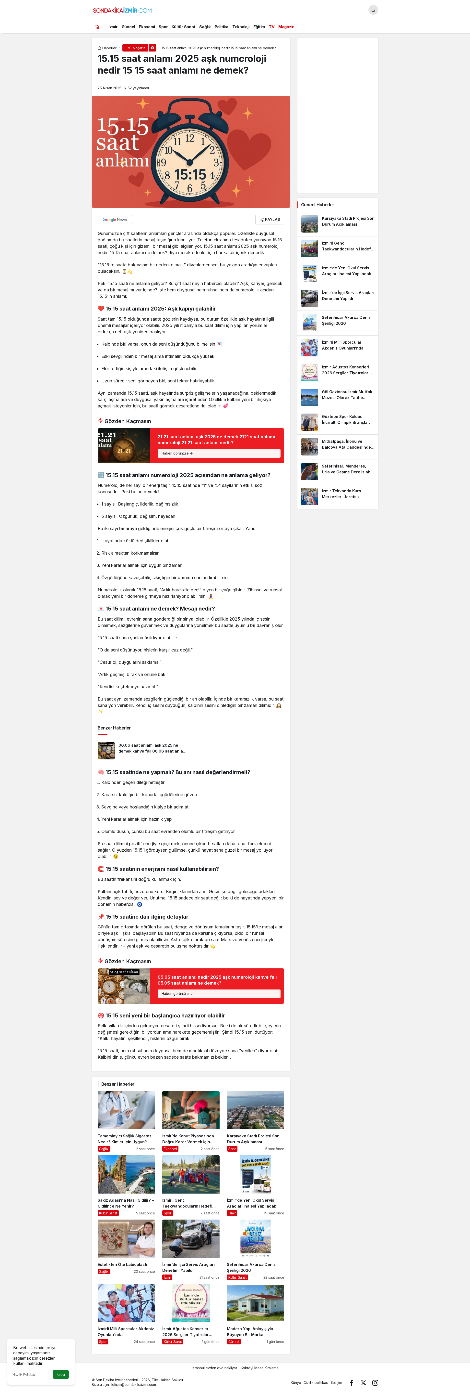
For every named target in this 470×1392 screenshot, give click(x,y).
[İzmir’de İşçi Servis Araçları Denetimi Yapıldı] (191, 1250)
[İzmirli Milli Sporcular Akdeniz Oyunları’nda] (126, 1314)
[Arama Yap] (373, 10)
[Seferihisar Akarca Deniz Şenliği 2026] (255, 1250)
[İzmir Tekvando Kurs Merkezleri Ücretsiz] (337, 496)
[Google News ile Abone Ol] (115, 219)
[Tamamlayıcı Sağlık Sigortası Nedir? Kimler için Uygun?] (126, 1121)
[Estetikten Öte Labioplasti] (126, 1250)
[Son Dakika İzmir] (122, 9)
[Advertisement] (338, 115)
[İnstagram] (375, 1382)
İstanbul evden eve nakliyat (214, 1368)
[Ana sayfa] (96, 26)
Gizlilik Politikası (24, 1374)
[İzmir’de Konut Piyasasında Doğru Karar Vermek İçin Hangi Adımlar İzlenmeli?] (191, 1121)
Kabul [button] (61, 1375)
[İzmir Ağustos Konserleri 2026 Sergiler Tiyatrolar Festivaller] (191, 1314)
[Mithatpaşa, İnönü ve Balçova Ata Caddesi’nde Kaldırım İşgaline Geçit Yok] (337, 447)
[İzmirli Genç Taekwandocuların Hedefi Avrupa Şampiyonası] (191, 1185)
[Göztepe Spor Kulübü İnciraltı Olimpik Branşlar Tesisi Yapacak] (337, 422)
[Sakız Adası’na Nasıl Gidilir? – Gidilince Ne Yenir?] (126, 1185)
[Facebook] (352, 1382)
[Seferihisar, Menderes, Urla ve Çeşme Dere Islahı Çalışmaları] (337, 471)
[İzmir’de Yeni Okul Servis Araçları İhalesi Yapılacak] (255, 1185)
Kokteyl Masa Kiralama (260, 1368)
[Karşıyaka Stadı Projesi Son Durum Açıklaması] (255, 1121)
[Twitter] (363, 1382)
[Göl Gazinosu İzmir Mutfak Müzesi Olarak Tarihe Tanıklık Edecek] (337, 397)
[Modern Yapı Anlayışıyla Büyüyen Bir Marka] (255, 1314)
